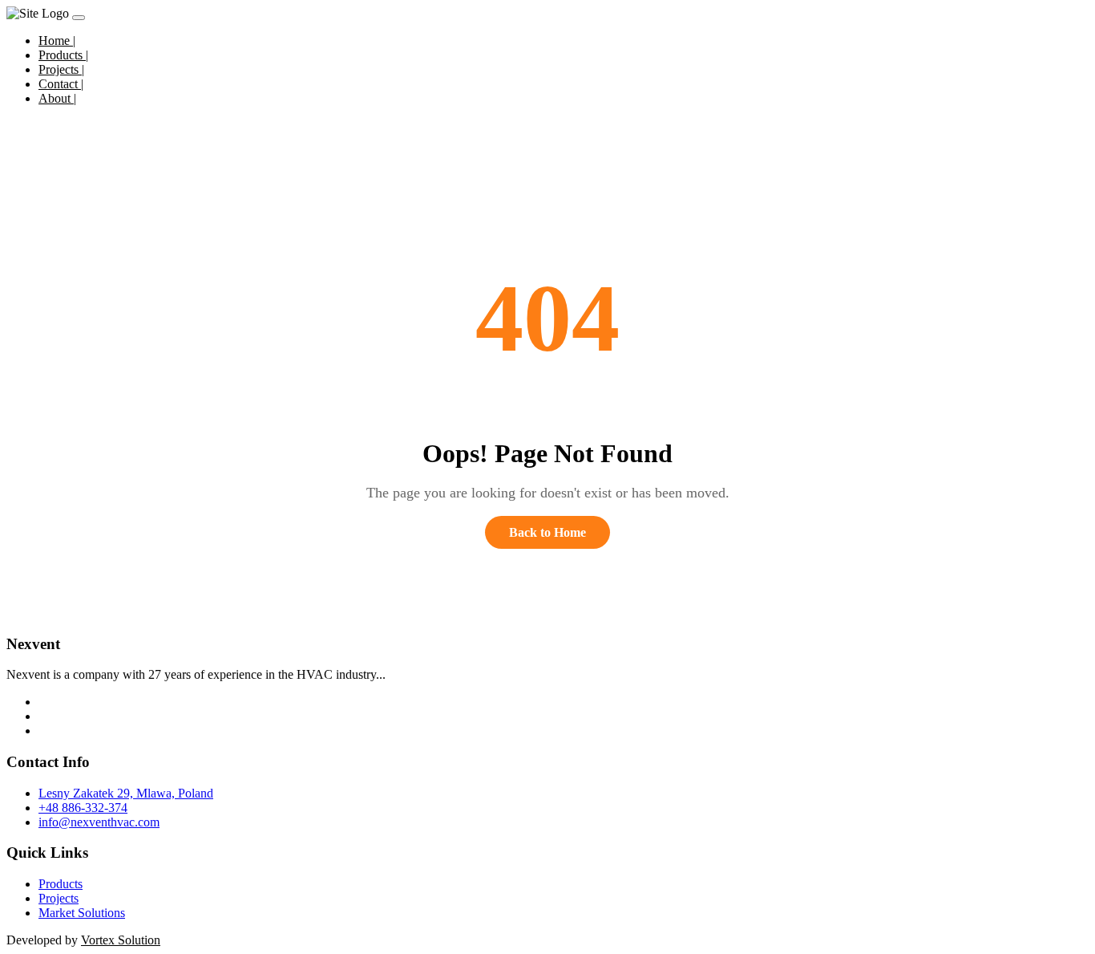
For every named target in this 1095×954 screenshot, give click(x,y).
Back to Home (547, 532)
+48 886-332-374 (82, 807)
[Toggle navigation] (78, 17)
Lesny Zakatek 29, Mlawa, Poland (125, 793)
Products (60, 884)
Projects (58, 898)
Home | (56, 40)
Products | (63, 55)
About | (57, 98)
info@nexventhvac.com (99, 822)
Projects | (61, 69)
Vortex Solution (120, 940)
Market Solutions (81, 912)
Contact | (60, 84)
